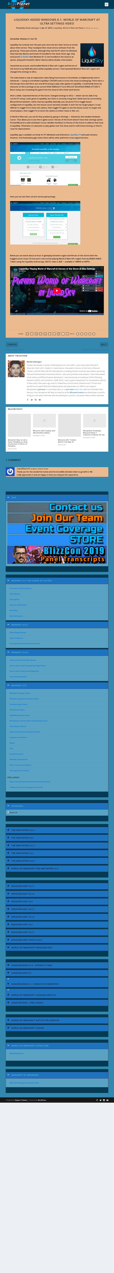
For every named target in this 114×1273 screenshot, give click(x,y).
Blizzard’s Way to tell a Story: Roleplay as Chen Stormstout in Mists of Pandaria (18, 443)
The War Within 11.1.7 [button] (23, 845)
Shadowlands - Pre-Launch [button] (27, 1003)
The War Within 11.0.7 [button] (23, 861)
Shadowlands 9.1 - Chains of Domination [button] (34, 984)
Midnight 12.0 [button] (18, 685)
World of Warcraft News (73, 28)
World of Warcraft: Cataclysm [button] (29, 1046)
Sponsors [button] (17, 806)
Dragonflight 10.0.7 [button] (23, 932)
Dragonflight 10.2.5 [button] (23, 894)
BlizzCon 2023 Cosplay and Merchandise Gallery (44, 432)
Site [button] (13, 498)
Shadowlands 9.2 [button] (21, 973)
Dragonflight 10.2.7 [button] (23, 886)
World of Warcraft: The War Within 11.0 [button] (34, 868)
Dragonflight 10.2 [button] (22, 901)
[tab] (57, 498)
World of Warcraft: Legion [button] (27, 1028)
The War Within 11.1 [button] (22, 853)
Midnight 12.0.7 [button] (19, 625)
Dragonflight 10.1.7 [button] (23, 909)
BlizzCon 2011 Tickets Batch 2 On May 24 (67, 441)
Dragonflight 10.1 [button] (22, 924)
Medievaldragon (32, 28)
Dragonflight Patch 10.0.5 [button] (26, 940)
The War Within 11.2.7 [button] (23, 830)
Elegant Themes (21, 1100)
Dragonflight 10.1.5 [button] (23, 917)
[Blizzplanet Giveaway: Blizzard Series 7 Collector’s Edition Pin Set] (94, 420)
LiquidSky (58, 28)
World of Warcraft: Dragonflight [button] (32, 948)
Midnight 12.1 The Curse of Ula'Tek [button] (31, 581)
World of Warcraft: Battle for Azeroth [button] (35, 1020)
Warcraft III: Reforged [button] (25, 1075)
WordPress (42, 1100)
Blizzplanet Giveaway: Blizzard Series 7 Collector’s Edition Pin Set (94, 433)
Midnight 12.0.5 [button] (19, 652)
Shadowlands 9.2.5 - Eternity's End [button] (31, 965)
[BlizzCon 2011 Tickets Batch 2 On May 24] (69, 425)
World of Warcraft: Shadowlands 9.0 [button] (33, 995)
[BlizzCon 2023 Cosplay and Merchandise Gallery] (44, 420)
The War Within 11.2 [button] (22, 838)
